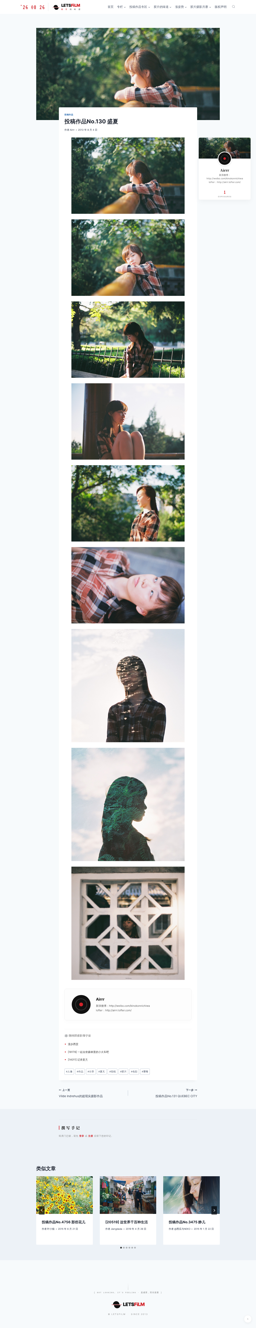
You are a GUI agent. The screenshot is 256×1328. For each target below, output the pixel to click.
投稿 (112, 1071)
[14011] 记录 (75, 1059)
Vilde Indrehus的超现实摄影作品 (81, 1093)
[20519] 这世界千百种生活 (126, 1222)
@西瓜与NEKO (182, 1228)
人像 (69, 1071)
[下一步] (214, 1210)
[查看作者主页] (225, 159)
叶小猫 (51, 1228)
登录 (81, 1135)
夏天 (85, 1059)
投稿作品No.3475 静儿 (187, 1222)
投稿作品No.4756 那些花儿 (63, 1222)
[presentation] (64, 1195)
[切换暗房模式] (248, 1319)
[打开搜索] (233, 6)
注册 (90, 1135)
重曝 (145, 1071)
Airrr (72, 129)
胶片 (123, 1071)
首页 (111, 7)
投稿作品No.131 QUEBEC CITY (176, 1093)
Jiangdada (116, 1228)
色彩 (134, 1071)
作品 (80, 1071)
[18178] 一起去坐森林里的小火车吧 (88, 1052)
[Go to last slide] (42, 1210)
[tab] (121, 1248)
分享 (91, 1071)
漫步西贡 (73, 1044)
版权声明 (221, 7)
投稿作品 (68, 114)
